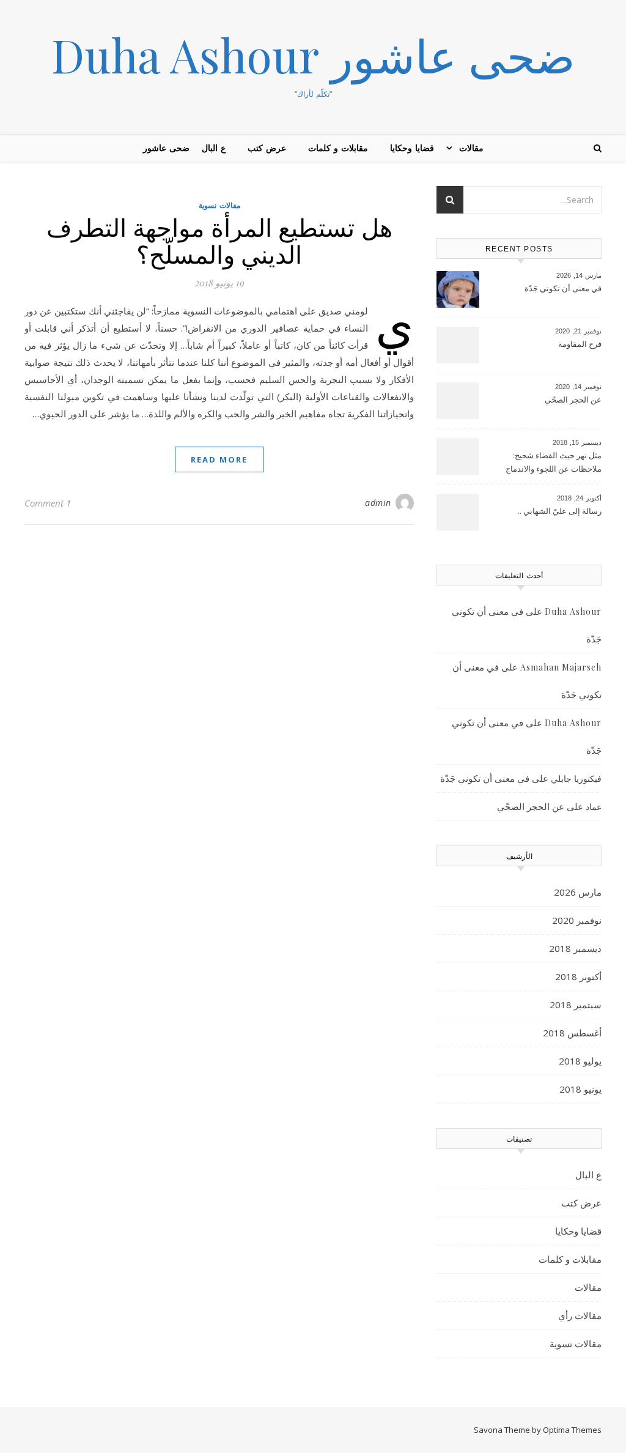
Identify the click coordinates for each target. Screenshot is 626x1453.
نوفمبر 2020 (577, 920)
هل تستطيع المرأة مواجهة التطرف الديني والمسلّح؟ (219, 240)
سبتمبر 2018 (576, 1004)
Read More (219, 459)
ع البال (214, 148)
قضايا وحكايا (412, 148)
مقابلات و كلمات (338, 148)
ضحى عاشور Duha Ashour (313, 55)
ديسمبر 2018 (575, 948)
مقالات (471, 148)
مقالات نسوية (219, 205)
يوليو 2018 (580, 1061)
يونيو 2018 (580, 1089)
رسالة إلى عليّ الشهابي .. (560, 510)
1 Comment (47, 503)
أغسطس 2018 (572, 1033)
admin (378, 502)
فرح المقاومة (580, 343)
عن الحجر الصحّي (573, 399)
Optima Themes (572, 1429)
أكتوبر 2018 (578, 976)
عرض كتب (267, 148)
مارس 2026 (578, 892)
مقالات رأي (580, 1315)
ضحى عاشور (166, 148)
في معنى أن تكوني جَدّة (563, 288)
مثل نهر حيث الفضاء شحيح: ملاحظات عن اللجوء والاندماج (554, 462)
